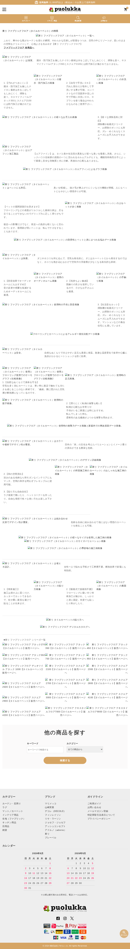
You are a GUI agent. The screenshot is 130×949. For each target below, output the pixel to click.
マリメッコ (50, 803)
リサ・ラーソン (53, 818)
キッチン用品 (9, 822)
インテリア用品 (10, 815)
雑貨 (4, 830)
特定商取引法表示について (101, 815)
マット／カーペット (12, 811)
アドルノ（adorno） (55, 830)
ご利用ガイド (94, 803)
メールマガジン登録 (98, 811)
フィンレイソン (53, 815)
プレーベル (50, 837)
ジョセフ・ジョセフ (55, 822)
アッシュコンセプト (55, 826)
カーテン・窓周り (11, 803)
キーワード (33, 743)
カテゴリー (72, 743)
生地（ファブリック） (13, 818)
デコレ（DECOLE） (55, 811)
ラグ (4, 807)
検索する (65, 760)
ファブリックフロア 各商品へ (19, 47)
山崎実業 (49, 807)
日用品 (5, 826)
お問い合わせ (94, 807)
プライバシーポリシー (99, 818)
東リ (47, 834)
